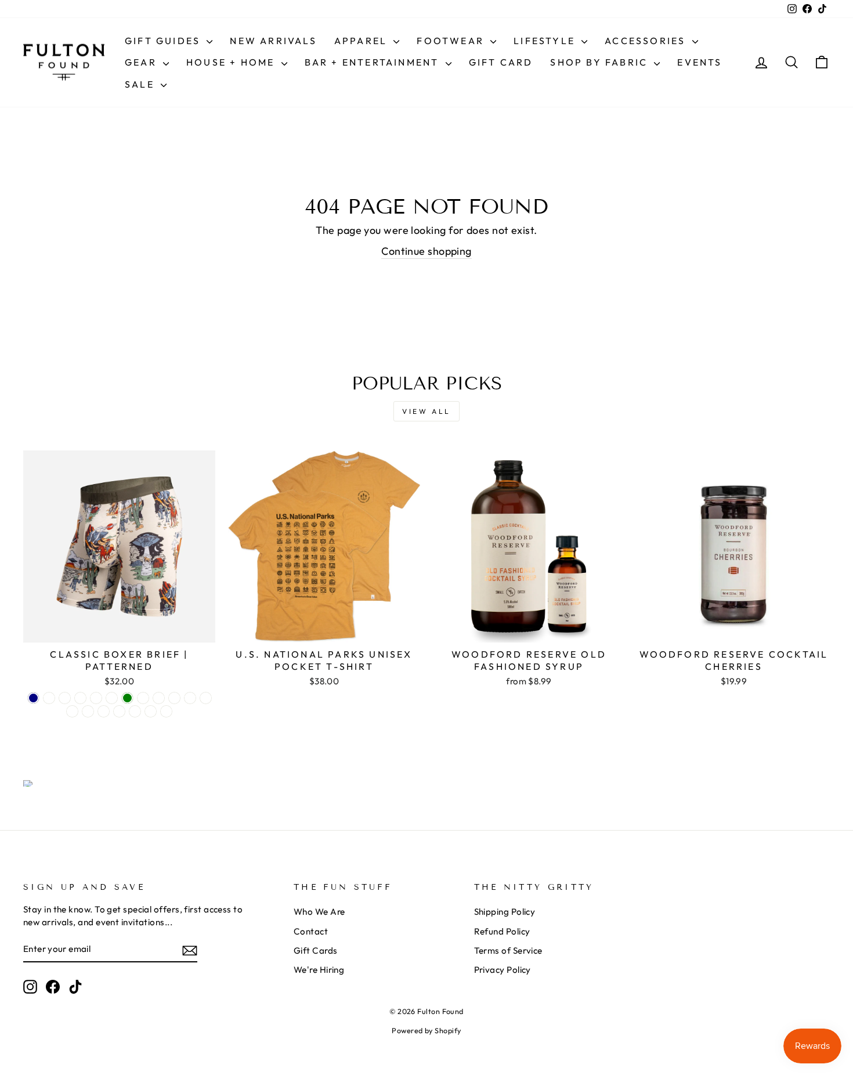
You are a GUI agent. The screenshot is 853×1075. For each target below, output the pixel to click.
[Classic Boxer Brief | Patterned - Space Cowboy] (190, 698)
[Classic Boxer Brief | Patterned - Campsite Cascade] (49, 698)
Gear (142, 62)
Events (699, 62)
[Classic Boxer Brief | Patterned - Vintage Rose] (134, 711)
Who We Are (319, 911)
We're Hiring (319, 969)
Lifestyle (546, 40)
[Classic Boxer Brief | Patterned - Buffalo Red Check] (96, 698)
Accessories (647, 40)
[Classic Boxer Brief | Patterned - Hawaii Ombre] (143, 698)
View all (426, 411)
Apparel (362, 40)
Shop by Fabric (600, 62)
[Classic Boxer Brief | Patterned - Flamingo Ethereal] (205, 698)
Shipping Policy (505, 911)
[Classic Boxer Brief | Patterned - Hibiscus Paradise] (158, 698)
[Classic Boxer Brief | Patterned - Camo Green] (127, 698)
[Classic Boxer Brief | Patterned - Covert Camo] (111, 698)
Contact (311, 931)
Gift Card (501, 62)
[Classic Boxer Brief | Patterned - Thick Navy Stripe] (150, 711)
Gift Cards (316, 950)
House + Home (232, 62)
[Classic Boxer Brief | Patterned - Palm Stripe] (103, 711)
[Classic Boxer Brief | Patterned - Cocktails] (174, 698)
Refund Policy (502, 931)
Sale (141, 84)
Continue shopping (426, 251)
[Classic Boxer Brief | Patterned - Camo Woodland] (166, 711)
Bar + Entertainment (374, 62)
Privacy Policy (502, 969)
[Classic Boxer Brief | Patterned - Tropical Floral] (119, 711)
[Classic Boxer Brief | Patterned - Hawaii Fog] (87, 711)
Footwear (452, 40)
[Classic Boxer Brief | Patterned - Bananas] (64, 698)
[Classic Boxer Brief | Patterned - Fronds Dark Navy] (33, 698)
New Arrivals (273, 40)
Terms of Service (508, 950)
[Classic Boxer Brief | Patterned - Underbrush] (80, 698)
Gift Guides (164, 40)
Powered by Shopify (426, 1030)
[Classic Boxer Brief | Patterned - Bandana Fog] (72, 711)
